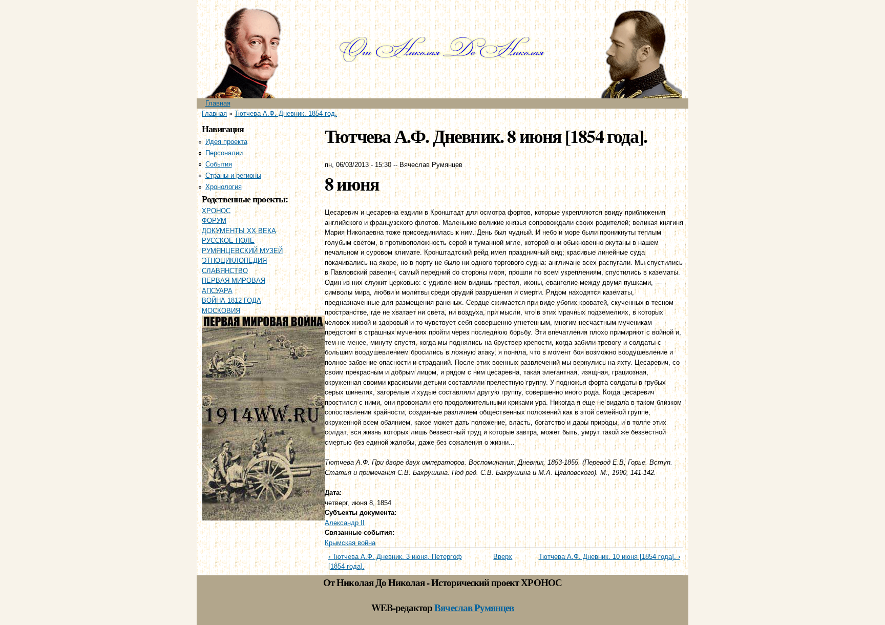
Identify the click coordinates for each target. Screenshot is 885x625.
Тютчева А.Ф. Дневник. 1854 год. (286, 113)
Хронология (223, 187)
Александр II (345, 523)
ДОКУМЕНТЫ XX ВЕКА (239, 231)
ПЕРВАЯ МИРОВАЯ (233, 280)
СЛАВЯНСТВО (225, 271)
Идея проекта (226, 141)
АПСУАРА (217, 291)
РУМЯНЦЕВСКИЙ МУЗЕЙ (242, 251)
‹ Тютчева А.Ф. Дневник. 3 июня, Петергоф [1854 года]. (395, 562)
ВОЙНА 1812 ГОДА (231, 300)
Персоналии (224, 153)
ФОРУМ (214, 220)
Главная (217, 103)
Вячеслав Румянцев (474, 607)
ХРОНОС (216, 211)
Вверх (500, 556)
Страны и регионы (233, 175)
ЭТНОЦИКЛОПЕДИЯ (234, 260)
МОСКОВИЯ (221, 311)
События (218, 164)
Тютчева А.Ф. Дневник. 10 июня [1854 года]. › (609, 556)
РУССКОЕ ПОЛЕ (228, 240)
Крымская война (350, 543)
